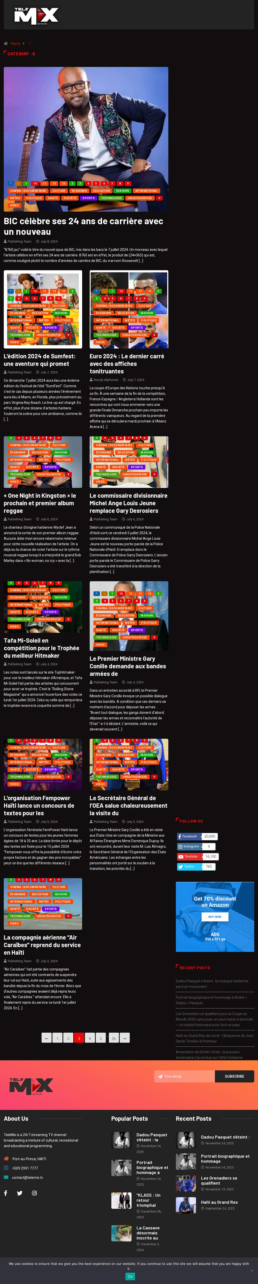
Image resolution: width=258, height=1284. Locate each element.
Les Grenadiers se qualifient (219, 1180)
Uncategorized (140, 198)
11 (44, 183)
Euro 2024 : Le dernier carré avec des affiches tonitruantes (127, 363)
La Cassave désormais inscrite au (148, 1232)
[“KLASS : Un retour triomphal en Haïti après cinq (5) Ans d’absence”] (121, 1200)
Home (15, 44)
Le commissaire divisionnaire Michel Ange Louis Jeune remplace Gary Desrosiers (129, 503)
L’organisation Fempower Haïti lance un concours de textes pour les (39, 805)
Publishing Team (19, 241)
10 (35, 183)
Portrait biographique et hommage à (152, 1167)
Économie (79, 190)
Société (70, 198)
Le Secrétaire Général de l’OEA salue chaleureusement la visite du (129, 805)
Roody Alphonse (106, 380)
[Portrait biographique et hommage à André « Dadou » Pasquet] (121, 1168)
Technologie (111, 198)
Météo (15, 198)
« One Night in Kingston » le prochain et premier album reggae (40, 503)
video (14, 205)
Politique (34, 198)
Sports (88, 198)
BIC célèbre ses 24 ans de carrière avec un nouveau (84, 226)
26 (114, 1039)
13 (63, 183)
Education (101, 190)
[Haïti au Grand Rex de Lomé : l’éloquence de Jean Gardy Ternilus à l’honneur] (186, 1205)
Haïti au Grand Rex (219, 1202)
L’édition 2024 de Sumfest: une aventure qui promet (40, 359)
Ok (130, 1276)
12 (54, 183)
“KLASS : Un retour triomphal (148, 1200)
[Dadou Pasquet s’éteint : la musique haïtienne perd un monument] (121, 1140)
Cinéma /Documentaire (28, 190)
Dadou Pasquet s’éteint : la (152, 1137)
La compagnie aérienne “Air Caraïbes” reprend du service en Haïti (42, 944)
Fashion (122, 190)
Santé (52, 198)
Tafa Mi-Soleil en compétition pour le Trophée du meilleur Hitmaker (41, 648)
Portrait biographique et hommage (225, 1158)
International (146, 190)
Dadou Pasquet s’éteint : (225, 1137)
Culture (59, 190)
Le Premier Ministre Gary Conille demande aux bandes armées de (128, 666)
